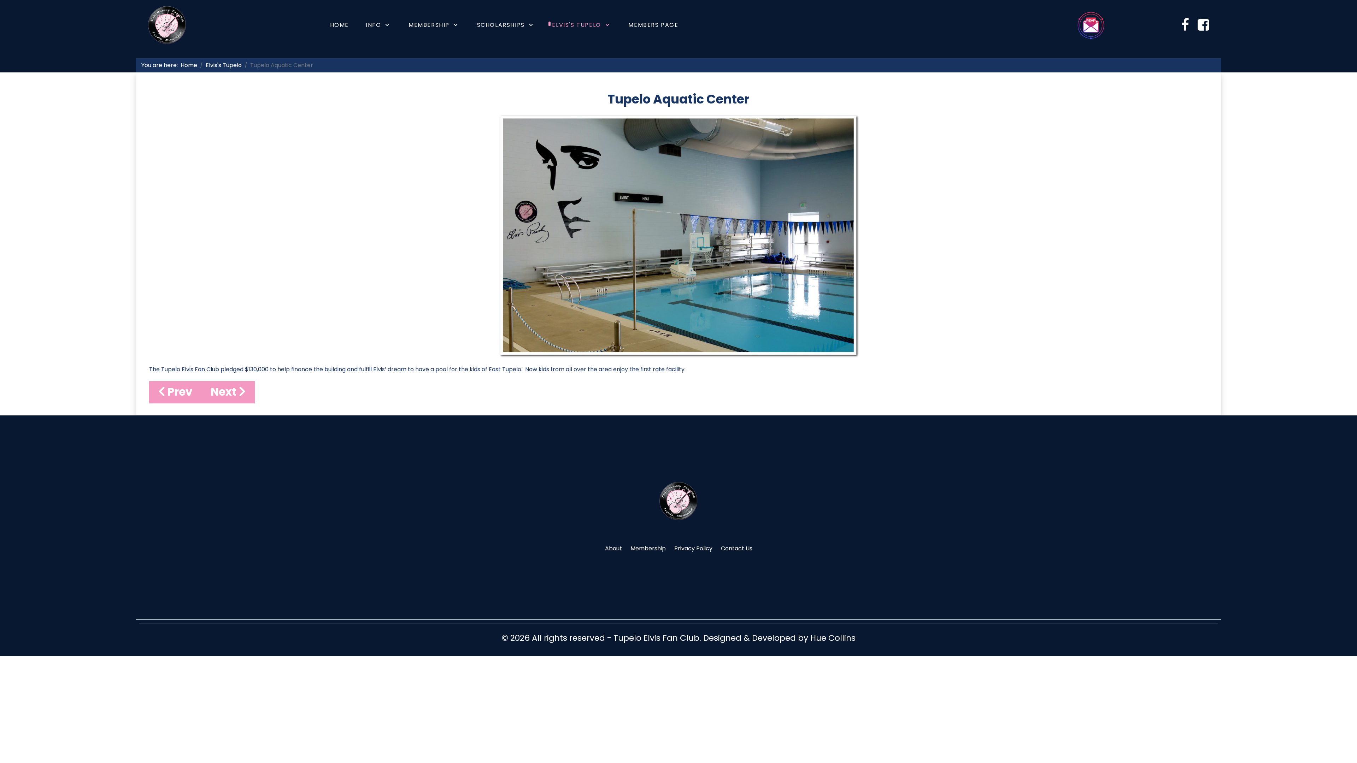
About (613, 548)
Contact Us (736, 548)
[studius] (678, 500)
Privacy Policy (693, 548)
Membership (648, 548)
